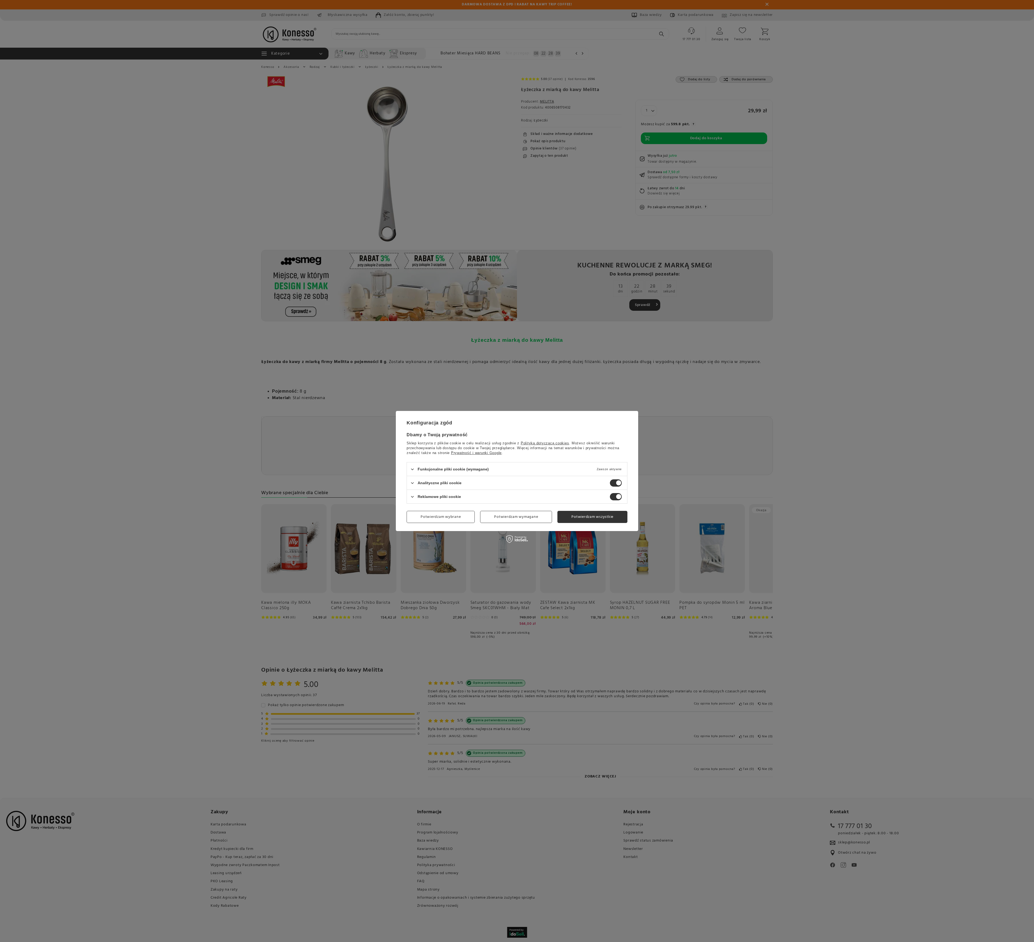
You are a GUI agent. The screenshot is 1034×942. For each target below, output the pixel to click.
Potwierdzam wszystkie (592, 517)
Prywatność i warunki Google (476, 453)
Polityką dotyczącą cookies (545, 443)
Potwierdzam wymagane (516, 517)
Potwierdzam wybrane (441, 517)
